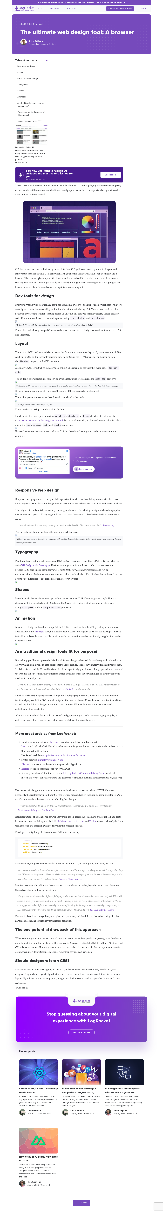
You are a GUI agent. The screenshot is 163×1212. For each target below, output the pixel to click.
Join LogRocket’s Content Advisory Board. (84, 773)
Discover (26, 764)
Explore (25, 768)
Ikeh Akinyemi (120, 1110)
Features (54, 8)
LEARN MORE (21, 163)
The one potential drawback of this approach (30, 113)
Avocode (80, 821)
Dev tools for (26, 66)
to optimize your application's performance (63, 755)
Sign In (143, 8)
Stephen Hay (108, 525)
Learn (24, 746)
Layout (20, 72)
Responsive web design (27, 78)
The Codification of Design (102, 910)
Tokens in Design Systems (70, 879)
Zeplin (92, 821)
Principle (39, 631)
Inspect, (71, 821)
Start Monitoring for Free (120, 8)
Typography (22, 85)
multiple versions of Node (50, 760)
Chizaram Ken (34, 1110)
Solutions (71, 8)
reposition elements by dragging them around (40, 420)
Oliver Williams (36, 41)
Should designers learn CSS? (29, 121)
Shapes (20, 91)
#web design (22, 988)
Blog (40, 8)
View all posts (81, 1203)
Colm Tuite (68, 689)
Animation (21, 97)
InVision (62, 821)
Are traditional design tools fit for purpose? (30, 104)
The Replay (53, 742)
